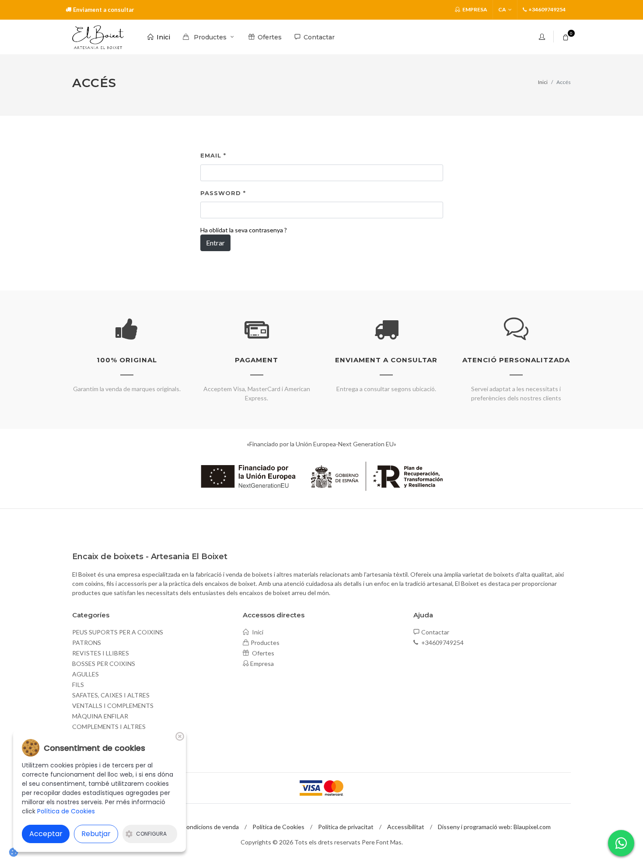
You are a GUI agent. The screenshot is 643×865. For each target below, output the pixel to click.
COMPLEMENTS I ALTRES (109, 726)
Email (213, 155)
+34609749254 (442, 642)
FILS (78, 684)
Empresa (474, 9)
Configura (151, 833)
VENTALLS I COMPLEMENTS (113, 705)
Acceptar (46, 834)
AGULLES (85, 674)
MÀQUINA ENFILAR (100, 716)
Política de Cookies (278, 826)
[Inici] (98, 37)
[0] (566, 36)
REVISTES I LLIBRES (100, 653)
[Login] (543, 36)
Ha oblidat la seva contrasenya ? (243, 230)
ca (502, 9)
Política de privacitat (346, 826)
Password (223, 192)
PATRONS (86, 642)
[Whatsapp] (621, 843)
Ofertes (262, 653)
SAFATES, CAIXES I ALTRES (111, 695)
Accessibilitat (405, 826)
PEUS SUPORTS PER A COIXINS (117, 632)
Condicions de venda (210, 826)
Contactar (435, 632)
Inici (543, 82)
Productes (265, 642)
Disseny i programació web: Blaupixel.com (494, 826)
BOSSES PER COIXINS (103, 663)
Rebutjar (96, 834)
